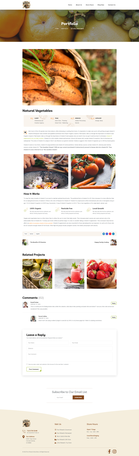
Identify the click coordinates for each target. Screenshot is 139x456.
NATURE (29, 285)
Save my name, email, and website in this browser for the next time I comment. (48, 364)
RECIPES (100, 285)
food (26, 234)
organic (38, 234)
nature (31, 234)
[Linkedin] (113, 234)
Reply (113, 303)
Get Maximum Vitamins (37, 283)
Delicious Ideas (98, 283)
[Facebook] (109, 451)
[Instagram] (114, 451)
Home (57, 28)
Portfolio (64, 28)
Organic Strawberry (67, 283)
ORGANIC (35, 285)
